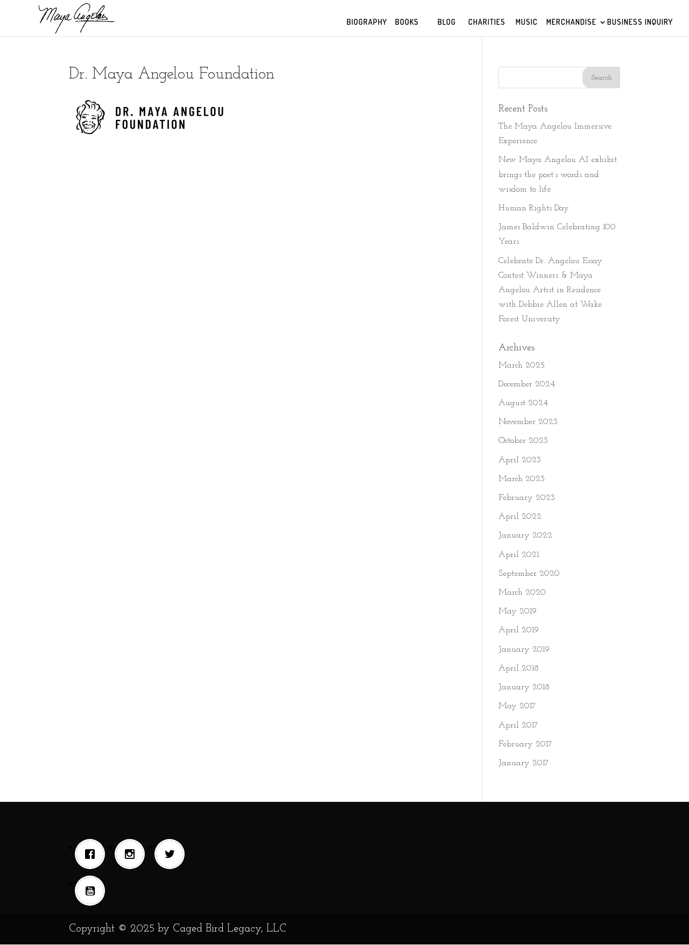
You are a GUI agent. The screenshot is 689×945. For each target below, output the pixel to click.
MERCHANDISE (571, 22)
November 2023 (528, 422)
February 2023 (526, 497)
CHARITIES (486, 22)
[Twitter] (172, 854)
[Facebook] (92, 854)
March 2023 (521, 479)
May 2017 (517, 706)
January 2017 (523, 763)
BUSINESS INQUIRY (640, 22)
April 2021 (518, 555)
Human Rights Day (533, 208)
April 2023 (519, 460)
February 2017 (525, 744)
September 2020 (529, 573)
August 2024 (523, 403)
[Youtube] (92, 890)
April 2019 (518, 630)
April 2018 (518, 668)
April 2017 (518, 725)
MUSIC (527, 22)
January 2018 (524, 687)
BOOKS (407, 22)
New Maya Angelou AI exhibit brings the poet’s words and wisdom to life (557, 174)
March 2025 (521, 365)
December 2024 (526, 384)
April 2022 (520, 516)
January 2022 (525, 535)
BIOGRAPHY (367, 22)
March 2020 (522, 592)
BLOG (447, 22)
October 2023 (523, 440)
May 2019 (517, 611)
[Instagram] (132, 854)
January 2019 (524, 649)
